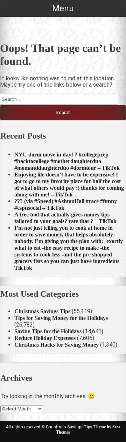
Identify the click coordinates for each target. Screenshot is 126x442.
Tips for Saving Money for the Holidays (61, 318)
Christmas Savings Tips (42, 311)
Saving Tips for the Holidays (48, 331)
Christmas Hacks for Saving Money (56, 345)
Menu (63, 8)
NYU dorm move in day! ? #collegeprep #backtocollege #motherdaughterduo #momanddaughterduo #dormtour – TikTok (67, 161)
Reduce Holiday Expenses (45, 338)
